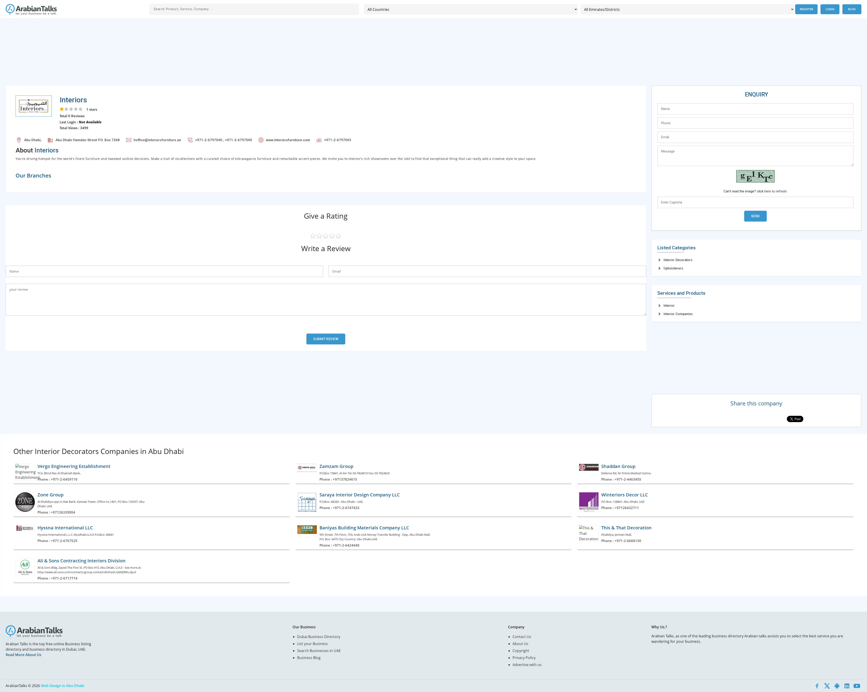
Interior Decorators (678, 260)
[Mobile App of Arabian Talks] (836, 685)
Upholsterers (673, 268)
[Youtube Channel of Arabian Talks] (856, 685)
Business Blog (309, 657)
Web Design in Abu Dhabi (62, 685)
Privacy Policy (524, 657)
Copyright (521, 650)
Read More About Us (23, 654)
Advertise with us (527, 664)
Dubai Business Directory (318, 636)
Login (830, 9)
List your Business (312, 643)
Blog (851, 9)
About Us (520, 643)
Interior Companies (678, 314)
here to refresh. (775, 191)
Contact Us (522, 636)
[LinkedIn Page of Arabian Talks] (846, 685)
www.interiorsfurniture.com (288, 140)
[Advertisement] (141, 54)
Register (806, 9)
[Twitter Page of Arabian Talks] (827, 685)
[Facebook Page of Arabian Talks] (817, 685)
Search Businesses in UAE (319, 650)
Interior (669, 305)
